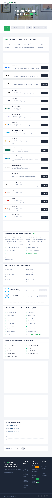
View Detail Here (43, 290)
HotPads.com (15, 190)
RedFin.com (14, 198)
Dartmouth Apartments (33, 353)
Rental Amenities (35, 469)
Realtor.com (15, 90)
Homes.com (14, 122)
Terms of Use (43, 468)
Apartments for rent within (13, 434)
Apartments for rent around (13, 437)
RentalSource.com (16, 114)
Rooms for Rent (44, 475)
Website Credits (44, 471)
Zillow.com (14, 65)
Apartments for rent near (12, 425)
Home (5, 34)
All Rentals (7, 28)
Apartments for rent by (13, 431)
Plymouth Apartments (12, 350)
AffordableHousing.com (17, 130)
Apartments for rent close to (13, 428)
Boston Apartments (11, 345)
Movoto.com (15, 148)
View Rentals (44, 67)
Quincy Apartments (32, 348)
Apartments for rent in (11, 440)
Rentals (8, 34)
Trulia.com (14, 81)
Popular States (35, 471)
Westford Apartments (12, 356)
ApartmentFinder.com (17, 165)
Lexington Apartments (12, 353)
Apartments (14, 27)
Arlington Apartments (32, 350)
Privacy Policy (44, 466)
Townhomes (36, 27)
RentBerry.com (15, 214)
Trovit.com (14, 98)
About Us (43, 464)
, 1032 (11, 34)
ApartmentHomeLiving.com (18, 156)
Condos (29, 27)
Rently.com (14, 206)
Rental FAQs (34, 484)
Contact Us (43, 473)
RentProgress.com (16, 106)
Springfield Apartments (12, 348)
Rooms (44, 27)
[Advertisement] (26, 58)
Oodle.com (14, 138)
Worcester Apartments (33, 345)
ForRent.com (15, 173)
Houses (22, 27)
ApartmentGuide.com (17, 182)
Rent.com (14, 73)
